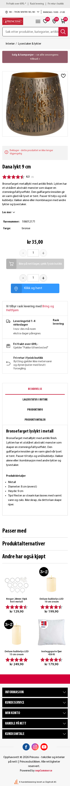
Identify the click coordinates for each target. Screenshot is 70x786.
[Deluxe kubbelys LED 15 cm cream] (16, 632)
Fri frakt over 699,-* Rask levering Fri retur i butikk (35, 4)
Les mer (7, 212)
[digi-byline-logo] (16, 782)
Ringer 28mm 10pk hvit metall (16, 600)
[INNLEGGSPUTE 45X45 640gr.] (51, 632)
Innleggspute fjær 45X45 (51, 653)
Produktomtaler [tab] (35, 419)
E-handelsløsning (27, 782)
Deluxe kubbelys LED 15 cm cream (17, 653)
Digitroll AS (50, 782)
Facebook (26, 746)
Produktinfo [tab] (35, 409)
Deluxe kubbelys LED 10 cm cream (51, 600)
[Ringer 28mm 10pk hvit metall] (16, 579)
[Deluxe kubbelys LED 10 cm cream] (51, 579)
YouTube (44, 746)
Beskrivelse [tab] (35, 389)
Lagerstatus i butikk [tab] (35, 399)
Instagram (35, 746)
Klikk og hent (33, 288)
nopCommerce (43, 770)
